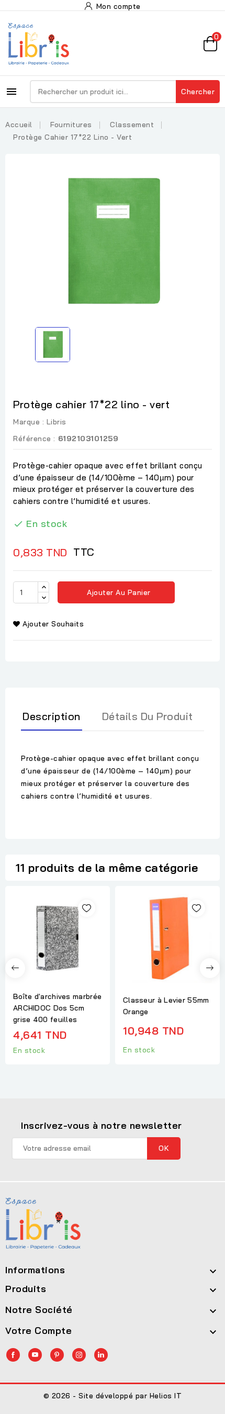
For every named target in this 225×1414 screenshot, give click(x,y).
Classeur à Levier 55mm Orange (166, 1005)
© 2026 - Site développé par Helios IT (112, 1395)
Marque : (28, 422)
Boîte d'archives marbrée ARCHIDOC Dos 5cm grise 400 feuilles (57, 1008)
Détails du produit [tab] (147, 716)
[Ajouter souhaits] (86, 908)
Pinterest (57, 1355)
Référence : (34, 438)
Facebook (13, 1355)
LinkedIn (101, 1355)
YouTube (35, 1355)
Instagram (79, 1355)
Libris (56, 422)
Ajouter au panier (118, 592)
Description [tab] (51, 716)
